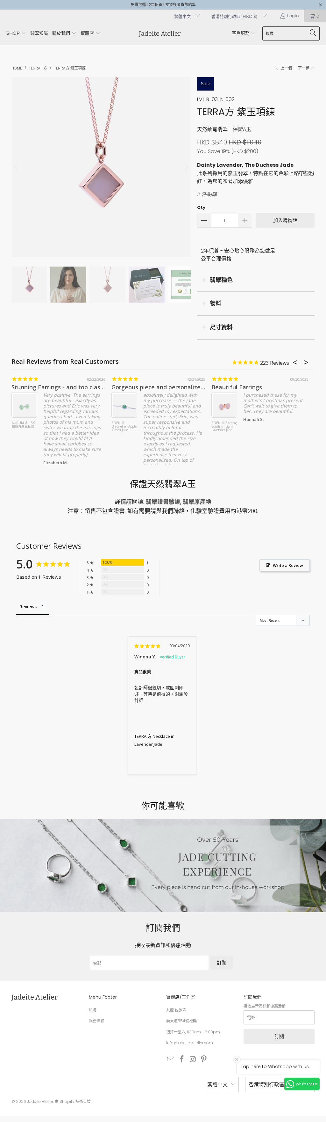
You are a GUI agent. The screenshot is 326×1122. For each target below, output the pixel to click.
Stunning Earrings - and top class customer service (81, 387)
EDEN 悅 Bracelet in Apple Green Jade (124, 426)
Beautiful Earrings (236, 387)
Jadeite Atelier (40, 1101)
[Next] (186, 167)
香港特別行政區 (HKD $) (234, 16)
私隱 (92, 1010)
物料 (215, 303)
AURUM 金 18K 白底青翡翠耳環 (23, 425)
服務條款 (96, 1020)
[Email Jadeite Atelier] (171, 1059)
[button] (16, 34)
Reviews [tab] (28, 607)
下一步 (304, 68)
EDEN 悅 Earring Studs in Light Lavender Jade (224, 426)
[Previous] (16, 167)
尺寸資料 (221, 327)
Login (293, 15)
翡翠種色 (221, 280)
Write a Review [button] (288, 565)
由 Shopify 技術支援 (73, 1101)
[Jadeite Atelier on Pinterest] (204, 1059)
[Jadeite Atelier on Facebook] (182, 1059)
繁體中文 (183, 16)
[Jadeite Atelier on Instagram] (193, 1059)
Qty (201, 207)
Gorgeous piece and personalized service (168, 387)
